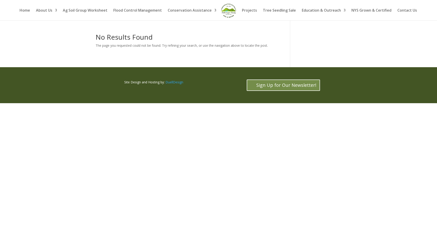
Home (25, 11)
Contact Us (407, 11)
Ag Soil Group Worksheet (85, 11)
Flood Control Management (137, 11)
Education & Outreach (321, 11)
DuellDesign (174, 82)
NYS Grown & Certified (371, 11)
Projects (249, 11)
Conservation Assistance (190, 11)
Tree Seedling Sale (279, 11)
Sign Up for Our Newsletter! (286, 85)
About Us (44, 11)
